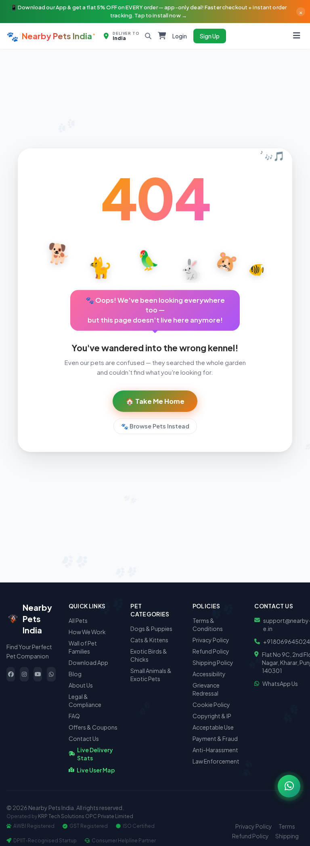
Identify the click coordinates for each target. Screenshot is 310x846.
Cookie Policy (211, 704)
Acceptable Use (213, 727)
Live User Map (96, 770)
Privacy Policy (211, 639)
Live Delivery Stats (95, 754)
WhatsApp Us (280, 683)
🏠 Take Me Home (155, 401)
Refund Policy (211, 651)
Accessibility (209, 673)
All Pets (78, 620)
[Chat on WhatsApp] (289, 786)
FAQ (74, 715)
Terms (287, 826)
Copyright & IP (212, 715)
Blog (75, 673)
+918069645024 (286, 641)
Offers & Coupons (93, 727)
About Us (81, 685)
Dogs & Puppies (151, 628)
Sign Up (210, 36)
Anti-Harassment (215, 749)
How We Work (87, 631)
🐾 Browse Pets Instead (155, 426)
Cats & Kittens (149, 639)
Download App (88, 662)
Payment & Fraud (215, 738)
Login (179, 36)
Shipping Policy (213, 662)
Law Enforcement (216, 761)
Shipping (287, 836)
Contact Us (84, 738)
